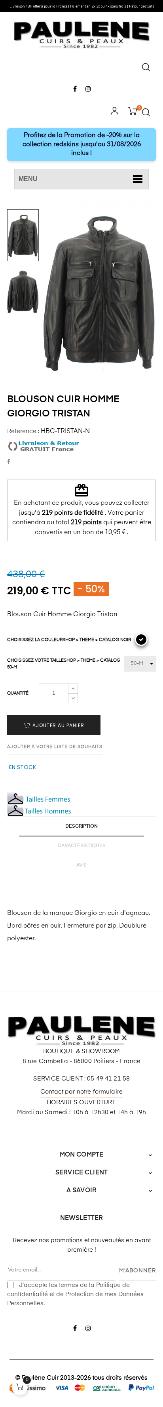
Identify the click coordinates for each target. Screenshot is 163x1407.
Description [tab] (81, 826)
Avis (81, 865)
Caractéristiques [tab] (82, 846)
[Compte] (114, 112)
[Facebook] (75, 89)
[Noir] (141, 639)
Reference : (23, 431)
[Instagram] (88, 89)
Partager (8, 462)
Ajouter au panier (57, 725)
